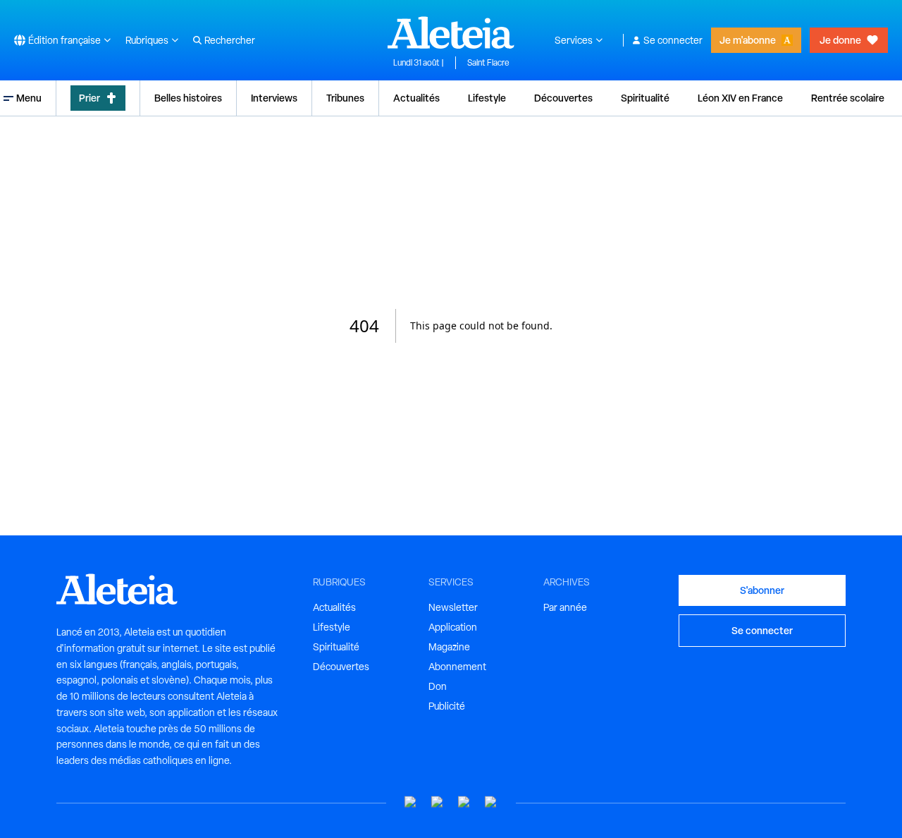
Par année (565, 607)
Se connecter (673, 40)
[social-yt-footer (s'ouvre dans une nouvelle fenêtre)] (410, 802)
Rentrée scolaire (847, 97)
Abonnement (457, 666)
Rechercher (229, 40)
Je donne (840, 40)
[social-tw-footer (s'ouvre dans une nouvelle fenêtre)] (464, 802)
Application (452, 627)
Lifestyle (487, 97)
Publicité (446, 706)
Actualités (416, 97)
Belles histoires (188, 97)
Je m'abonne (747, 40)
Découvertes (563, 97)
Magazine (449, 646)
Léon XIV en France (740, 97)
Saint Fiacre (488, 62)
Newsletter (453, 607)
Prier (89, 97)
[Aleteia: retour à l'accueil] (451, 32)
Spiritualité (645, 97)
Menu (29, 97)
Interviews (274, 97)
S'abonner (762, 590)
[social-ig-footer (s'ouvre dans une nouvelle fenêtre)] (491, 802)
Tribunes (345, 97)
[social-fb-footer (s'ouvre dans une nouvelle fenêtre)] (437, 802)
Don (437, 686)
